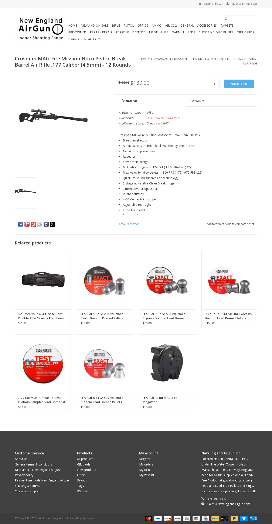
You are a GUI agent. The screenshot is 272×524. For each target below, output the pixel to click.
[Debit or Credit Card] (224, 518)
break (122, 224)
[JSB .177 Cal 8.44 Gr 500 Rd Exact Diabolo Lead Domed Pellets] (105, 363)
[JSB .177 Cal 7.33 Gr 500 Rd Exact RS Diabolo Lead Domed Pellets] (229, 280)
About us (21, 459)
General (187, 25)
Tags (80, 486)
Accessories (207, 25)
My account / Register (244, 4)
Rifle (116, 25)
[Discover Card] (167, 518)
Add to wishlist (216, 224)
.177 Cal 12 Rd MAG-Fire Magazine (160, 400)
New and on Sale (94, 25)
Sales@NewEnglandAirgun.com (228, 504)
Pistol (128, 25)
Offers (81, 475)
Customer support (27, 491)
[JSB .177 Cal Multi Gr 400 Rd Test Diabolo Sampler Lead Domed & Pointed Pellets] (43, 363)
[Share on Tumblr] (46, 224)
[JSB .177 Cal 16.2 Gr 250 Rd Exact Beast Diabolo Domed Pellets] (105, 280)
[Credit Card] (205, 518)
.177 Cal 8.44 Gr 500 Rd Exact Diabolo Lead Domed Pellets (102, 400)
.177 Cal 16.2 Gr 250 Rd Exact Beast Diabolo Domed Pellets (102, 316)
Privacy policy (24, 475)
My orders (146, 464)
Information (128, 101)
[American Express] (252, 518)
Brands (74, 39)
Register (144, 459)
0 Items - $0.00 (212, 4)
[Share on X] (52, 224)
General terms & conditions (34, 464)
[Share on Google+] (27, 224)
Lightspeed (88, 518)
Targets (227, 25)
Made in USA (158, 32)
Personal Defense (130, 32)
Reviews (197, 101)
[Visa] (157, 518)
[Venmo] (243, 518)
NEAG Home (93, 39)
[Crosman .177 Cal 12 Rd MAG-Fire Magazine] (167, 363)
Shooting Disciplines (216, 32)
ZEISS (191, 32)
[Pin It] (33, 224)
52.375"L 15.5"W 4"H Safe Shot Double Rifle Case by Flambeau (41, 316)
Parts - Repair (101, 32)
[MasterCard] (148, 518)
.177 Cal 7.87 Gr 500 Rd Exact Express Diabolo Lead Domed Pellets (164, 316)
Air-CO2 (171, 25)
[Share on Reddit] (39, 224)
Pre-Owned (77, 32)
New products (86, 470)
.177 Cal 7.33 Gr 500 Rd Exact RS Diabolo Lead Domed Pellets (228, 316)
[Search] (226, 19)
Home (72, 25)
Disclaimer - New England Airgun (37, 470)
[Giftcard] (195, 518)
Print (251, 224)
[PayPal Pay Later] (234, 518)
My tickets (146, 470)
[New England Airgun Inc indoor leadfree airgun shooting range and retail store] (41, 29)
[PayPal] (215, 518)
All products (85, 459)
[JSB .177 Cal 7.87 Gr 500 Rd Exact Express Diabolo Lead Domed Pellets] (167, 280)
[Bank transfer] (177, 518)
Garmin (178, 32)
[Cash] (186, 518)
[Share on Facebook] (20, 224)
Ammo (157, 25)
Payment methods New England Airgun (42, 480)
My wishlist (146, 475)
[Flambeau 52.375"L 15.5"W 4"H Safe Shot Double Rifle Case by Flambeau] (43, 280)
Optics (142, 25)
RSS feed (83, 491)
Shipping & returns (27, 486)
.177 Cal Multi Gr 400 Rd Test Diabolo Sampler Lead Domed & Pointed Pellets (41, 400)
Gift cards (245, 32)
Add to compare (236, 224)
